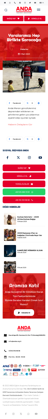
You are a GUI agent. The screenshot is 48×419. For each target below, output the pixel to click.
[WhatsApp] (28, 414)
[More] (38, 103)
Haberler (24, 49)
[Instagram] (29, 158)
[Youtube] (40, 158)
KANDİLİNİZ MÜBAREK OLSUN (30, 250)
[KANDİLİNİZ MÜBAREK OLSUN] (10, 251)
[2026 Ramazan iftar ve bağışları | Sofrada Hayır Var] (10, 235)
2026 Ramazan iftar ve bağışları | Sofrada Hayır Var (29, 234)
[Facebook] (7, 158)
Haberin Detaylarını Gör (20, 124)
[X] (21, 414)
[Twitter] (18, 158)
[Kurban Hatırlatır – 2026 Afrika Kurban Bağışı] (10, 219)
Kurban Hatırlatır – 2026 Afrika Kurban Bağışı (28, 218)
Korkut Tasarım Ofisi (30, 405)
